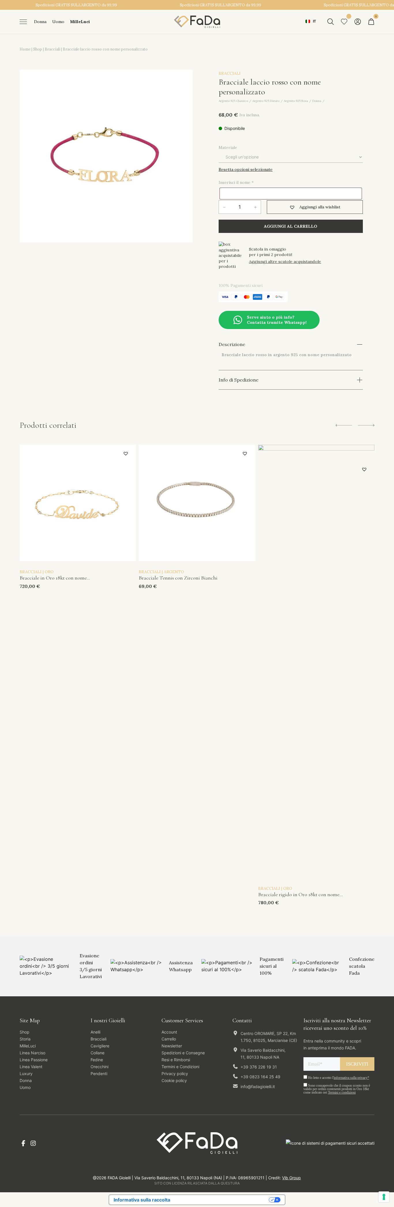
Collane (97, 1052)
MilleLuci (80, 22)
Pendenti (99, 1073)
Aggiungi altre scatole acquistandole (285, 261)
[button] (315, 207)
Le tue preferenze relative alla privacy (222, 1200)
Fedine (97, 1059)
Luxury (26, 1073)
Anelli (95, 1032)
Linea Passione (34, 1059)
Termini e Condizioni (180, 1066)
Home (25, 49)
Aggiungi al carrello (290, 226)
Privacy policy (175, 1073)
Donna (40, 22)
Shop (37, 49)
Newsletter (172, 1045)
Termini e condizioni (342, 1092)
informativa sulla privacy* (351, 1078)
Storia (25, 1038)
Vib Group (291, 1177)
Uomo (58, 22)
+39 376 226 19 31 (259, 1066)
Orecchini (99, 1066)
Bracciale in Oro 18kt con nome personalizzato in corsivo (53, 578)
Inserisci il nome (236, 182)
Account (169, 1032)
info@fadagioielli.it (258, 1086)
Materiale (228, 147)
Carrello (169, 1038)
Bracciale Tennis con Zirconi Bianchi (178, 578)
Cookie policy (174, 1080)
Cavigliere (100, 1045)
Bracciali (52, 49)
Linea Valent (31, 1066)
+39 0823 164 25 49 (260, 1076)
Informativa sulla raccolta (142, 1200)
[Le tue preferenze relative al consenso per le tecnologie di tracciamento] (383, 1196)
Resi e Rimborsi (176, 1059)
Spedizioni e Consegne (183, 1052)
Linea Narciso (32, 1052)
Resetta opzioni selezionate (246, 169)
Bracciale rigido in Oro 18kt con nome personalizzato (298, 895)
